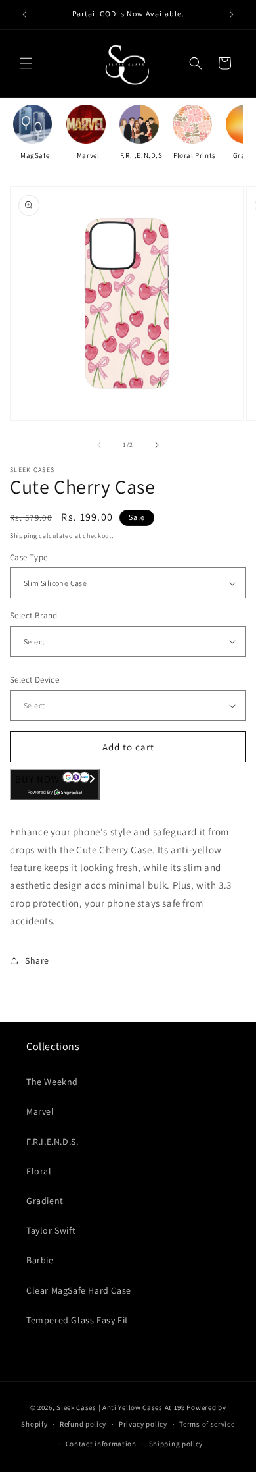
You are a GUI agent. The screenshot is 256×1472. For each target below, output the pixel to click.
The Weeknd (52, 1082)
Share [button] (37, 960)
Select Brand (34, 615)
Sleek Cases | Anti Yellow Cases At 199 (120, 1407)
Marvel (88, 155)
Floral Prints (194, 155)
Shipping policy (176, 1443)
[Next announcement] (231, 14)
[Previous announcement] (24, 14)
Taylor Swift (50, 1230)
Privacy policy (143, 1424)
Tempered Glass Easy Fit (77, 1320)
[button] (26, 63)
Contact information (101, 1443)
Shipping (23, 535)
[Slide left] (99, 445)
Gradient (45, 1201)
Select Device (34, 679)
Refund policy (83, 1424)
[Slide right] (156, 445)
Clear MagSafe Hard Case (78, 1290)
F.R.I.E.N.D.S (141, 155)
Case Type (29, 557)
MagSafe (34, 155)
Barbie (40, 1260)
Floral (39, 1171)
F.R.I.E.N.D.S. (52, 1141)
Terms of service (206, 1424)
